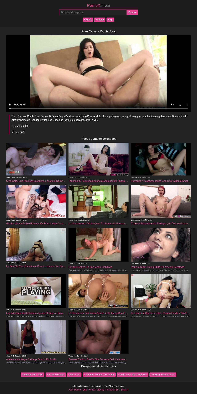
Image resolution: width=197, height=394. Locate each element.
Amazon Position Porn (163, 374)
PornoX (98, 5)
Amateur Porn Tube (32, 374)
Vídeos (88, 19)
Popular (99, 19)
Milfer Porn (74, 374)
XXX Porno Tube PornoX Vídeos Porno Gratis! (93, 389)
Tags (110, 19)
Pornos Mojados (56, 374)
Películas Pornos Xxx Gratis (99, 374)
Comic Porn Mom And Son (132, 374)
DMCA (125, 389)
